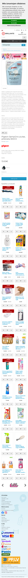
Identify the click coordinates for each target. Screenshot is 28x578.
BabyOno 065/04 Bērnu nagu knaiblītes (20, 446)
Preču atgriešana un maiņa (7, 510)
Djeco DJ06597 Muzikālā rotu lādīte (6, 298)
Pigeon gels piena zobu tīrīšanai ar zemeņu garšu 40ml (20, 373)
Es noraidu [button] (14, 23)
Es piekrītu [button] (14, 20)
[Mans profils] (19, 30)
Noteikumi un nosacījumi (6, 504)
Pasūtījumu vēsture (5, 527)
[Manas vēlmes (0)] (21, 30)
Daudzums (3, 171)
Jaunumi (3, 530)
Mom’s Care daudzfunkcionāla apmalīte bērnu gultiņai (7, 200)
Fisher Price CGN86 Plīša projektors (19, 224)
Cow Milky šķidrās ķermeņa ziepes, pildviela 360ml (21, 422)
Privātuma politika (5, 503)
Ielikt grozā (14, 178)
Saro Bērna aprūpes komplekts (5, 348)
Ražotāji (3, 517)
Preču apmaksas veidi (6, 501)
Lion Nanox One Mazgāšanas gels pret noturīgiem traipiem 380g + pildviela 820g (7, 473)
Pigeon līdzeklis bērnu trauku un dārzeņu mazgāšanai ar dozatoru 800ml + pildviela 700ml (21, 349)
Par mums (3, 497)
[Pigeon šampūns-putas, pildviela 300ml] (14, 72)
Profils (2, 525)
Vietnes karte (4, 521)
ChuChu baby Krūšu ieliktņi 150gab (6, 224)
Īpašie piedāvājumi (5, 520)
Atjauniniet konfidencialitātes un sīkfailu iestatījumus (12, 576)
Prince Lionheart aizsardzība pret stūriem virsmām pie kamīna (7, 373)
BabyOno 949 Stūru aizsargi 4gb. (20, 298)
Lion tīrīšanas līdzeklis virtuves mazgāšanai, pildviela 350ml (7, 422)
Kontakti (3, 508)
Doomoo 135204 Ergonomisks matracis (7, 323)
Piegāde (3, 500)
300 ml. (8, 167)
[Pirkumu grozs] (25, 30)
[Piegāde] (16, 30)
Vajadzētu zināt (4, 498)
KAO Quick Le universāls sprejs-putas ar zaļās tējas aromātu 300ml (7, 447)
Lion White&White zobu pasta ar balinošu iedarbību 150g (20, 275)
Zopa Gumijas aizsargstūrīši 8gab (20, 323)
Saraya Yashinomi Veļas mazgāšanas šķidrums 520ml (7, 397)
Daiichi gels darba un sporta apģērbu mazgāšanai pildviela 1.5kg (20, 250)
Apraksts (4, 88)
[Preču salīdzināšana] (23, 30)
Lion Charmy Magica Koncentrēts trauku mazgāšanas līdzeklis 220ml (20, 201)
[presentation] (2, 485)
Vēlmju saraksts (4, 528)
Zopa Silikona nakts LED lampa (6, 249)
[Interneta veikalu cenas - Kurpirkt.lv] (9, 566)
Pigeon (7, 141)
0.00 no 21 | (14, 41)
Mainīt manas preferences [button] (14, 25)
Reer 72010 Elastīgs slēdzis (7, 273)
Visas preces (3, 518)
